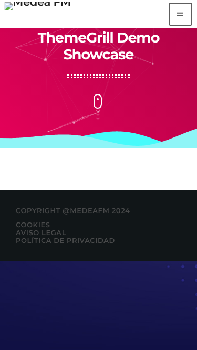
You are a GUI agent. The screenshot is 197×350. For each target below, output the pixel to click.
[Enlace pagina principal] (37, 14)
